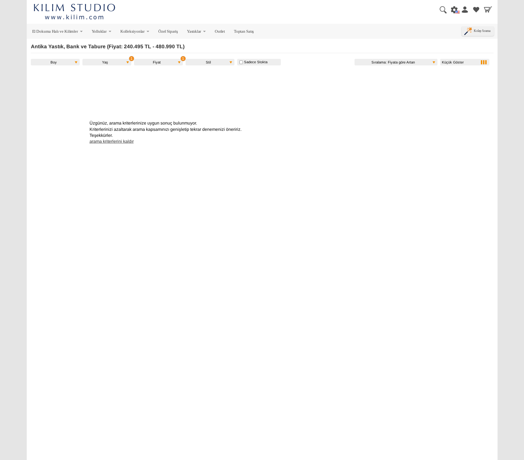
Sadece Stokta (255, 62)
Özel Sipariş (168, 31)
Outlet (220, 31)
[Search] (441, 9)
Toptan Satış (244, 31)
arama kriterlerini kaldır (112, 141)
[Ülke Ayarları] (453, 9)
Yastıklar (197, 32)
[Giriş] (464, 9)
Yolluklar (102, 32)
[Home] (74, 12)
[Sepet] (488, 9)
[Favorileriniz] (476, 9)
